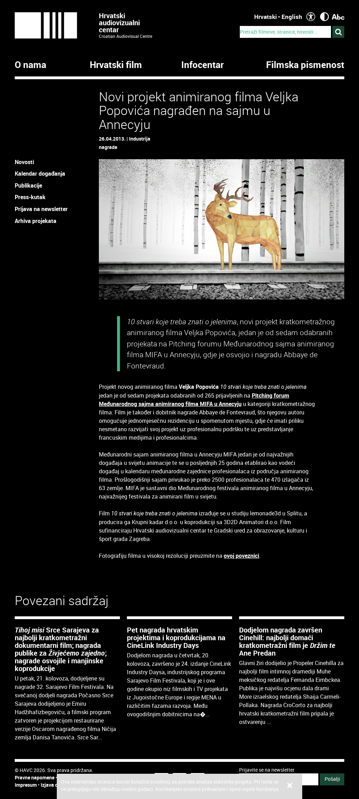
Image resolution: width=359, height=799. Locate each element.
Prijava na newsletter (41, 209)
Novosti (24, 162)
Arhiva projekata (35, 221)
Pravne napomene (34, 777)
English (292, 17)
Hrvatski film (116, 64)
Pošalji (332, 779)
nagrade (108, 147)
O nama (30, 64)
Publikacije (28, 185)
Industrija (139, 138)
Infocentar (202, 64)
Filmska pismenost (305, 64)
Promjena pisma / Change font (338, 16)
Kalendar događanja (40, 173)
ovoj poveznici (241, 556)
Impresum (26, 784)
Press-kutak (30, 197)
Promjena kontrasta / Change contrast (324, 16)
